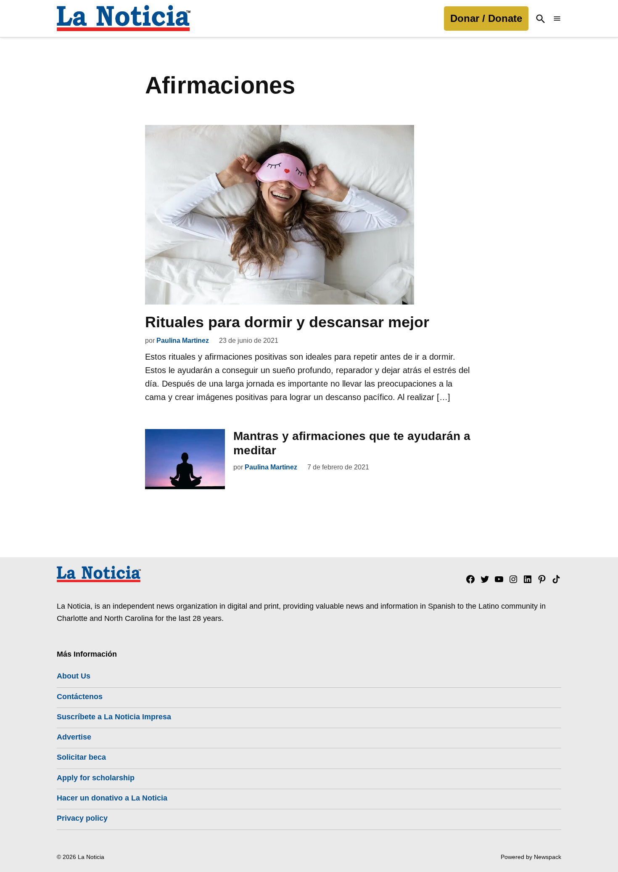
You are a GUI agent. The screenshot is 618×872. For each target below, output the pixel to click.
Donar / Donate (486, 18)
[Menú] (557, 18)
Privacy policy (82, 818)
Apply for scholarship (96, 778)
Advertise (74, 737)
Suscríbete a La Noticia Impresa (114, 717)
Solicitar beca (81, 757)
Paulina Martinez (182, 340)
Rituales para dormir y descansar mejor (287, 322)
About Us (73, 676)
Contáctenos (80, 696)
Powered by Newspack (531, 856)
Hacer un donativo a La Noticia (112, 798)
